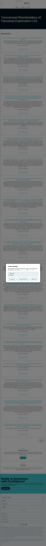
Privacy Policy (23, 270)
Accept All (12, 279)
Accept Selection (23, 279)
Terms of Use (31, 270)
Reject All (33, 279)
